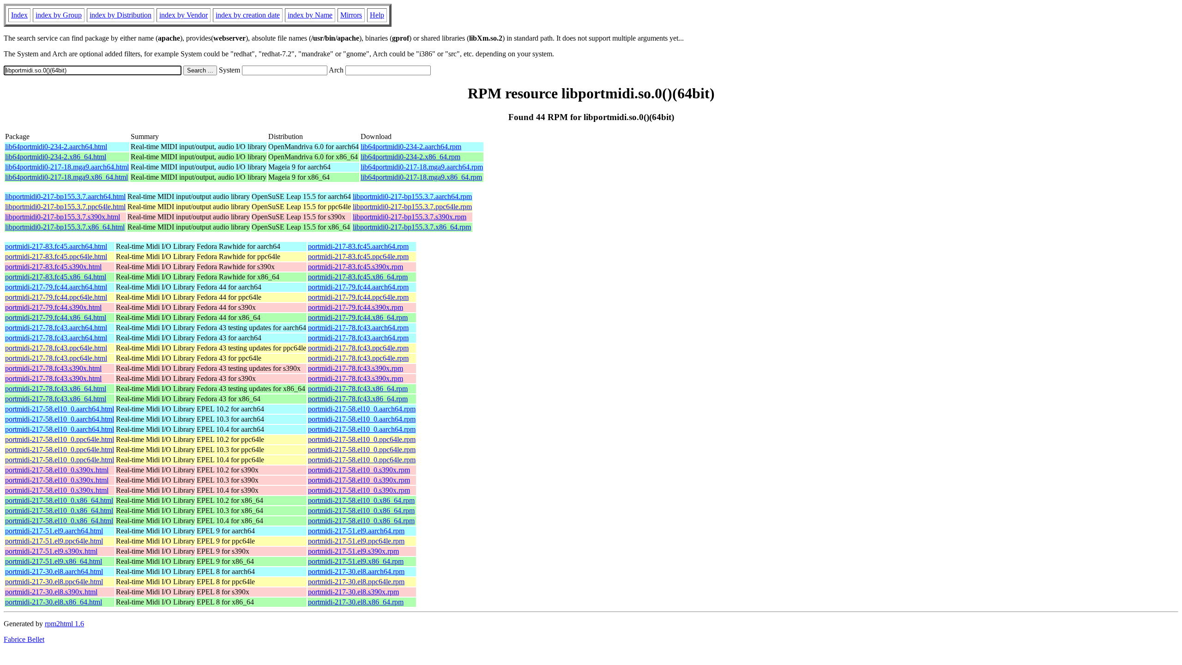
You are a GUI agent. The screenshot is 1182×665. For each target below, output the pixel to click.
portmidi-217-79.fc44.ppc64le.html (56, 297)
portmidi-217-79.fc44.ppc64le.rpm (358, 297)
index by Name (310, 15)
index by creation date (248, 15)
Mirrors (351, 15)
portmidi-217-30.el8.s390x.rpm (353, 592)
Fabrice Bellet (24, 639)
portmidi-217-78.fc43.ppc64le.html (56, 348)
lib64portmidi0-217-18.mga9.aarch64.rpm (422, 167)
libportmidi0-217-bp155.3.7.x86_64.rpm (412, 227)
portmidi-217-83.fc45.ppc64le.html (56, 256)
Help (377, 15)
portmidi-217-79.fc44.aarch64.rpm (358, 287)
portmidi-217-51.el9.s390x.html (51, 551)
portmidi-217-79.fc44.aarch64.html (56, 287)
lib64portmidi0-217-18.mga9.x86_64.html (66, 177)
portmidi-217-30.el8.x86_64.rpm (356, 602)
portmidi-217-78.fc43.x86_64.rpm (358, 389)
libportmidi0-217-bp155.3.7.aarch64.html (65, 196)
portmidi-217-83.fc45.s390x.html (53, 267)
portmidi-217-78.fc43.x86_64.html (55, 389)
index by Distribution (120, 15)
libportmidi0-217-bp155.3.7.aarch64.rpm (412, 196)
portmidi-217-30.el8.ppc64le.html (54, 582)
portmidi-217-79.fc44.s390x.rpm (355, 307)
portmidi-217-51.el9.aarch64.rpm (356, 531)
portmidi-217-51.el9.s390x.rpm (353, 551)
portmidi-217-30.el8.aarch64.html (54, 571)
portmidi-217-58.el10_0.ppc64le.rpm (362, 439)
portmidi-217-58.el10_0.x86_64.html (59, 500)
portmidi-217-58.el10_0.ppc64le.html (59, 439)
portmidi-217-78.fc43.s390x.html (53, 368)
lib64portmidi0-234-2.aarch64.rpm (411, 147)
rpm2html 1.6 (64, 624)
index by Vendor (183, 15)
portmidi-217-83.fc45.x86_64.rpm (358, 277)
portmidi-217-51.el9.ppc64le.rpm (356, 541)
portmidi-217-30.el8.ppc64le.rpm (356, 582)
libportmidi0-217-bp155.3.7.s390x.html (62, 217)
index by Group (59, 15)
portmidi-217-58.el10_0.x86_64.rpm (361, 500)
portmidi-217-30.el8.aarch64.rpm (356, 571)
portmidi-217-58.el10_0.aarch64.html (59, 409)
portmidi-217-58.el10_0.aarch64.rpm (362, 409)
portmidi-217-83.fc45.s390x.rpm (355, 267)
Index (19, 15)
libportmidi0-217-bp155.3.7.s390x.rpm (409, 217)
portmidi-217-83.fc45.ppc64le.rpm (358, 256)
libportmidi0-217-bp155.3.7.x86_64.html (65, 227)
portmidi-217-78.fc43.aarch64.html (56, 328)
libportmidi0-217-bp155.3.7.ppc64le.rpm (412, 207)
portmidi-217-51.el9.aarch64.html (54, 531)
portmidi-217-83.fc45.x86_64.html (55, 277)
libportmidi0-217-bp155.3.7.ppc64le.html (65, 207)
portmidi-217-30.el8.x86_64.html (53, 602)
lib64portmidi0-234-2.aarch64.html (56, 147)
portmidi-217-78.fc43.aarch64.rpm (358, 328)
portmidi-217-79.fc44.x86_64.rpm (358, 317)
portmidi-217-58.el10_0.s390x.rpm (359, 470)
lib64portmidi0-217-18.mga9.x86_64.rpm (421, 177)
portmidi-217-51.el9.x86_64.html (53, 561)
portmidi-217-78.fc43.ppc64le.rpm (358, 348)
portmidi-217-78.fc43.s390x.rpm (355, 368)
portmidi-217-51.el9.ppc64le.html (54, 541)
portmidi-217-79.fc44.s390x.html (53, 307)
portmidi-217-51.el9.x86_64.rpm (356, 561)
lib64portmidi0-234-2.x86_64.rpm (410, 157)
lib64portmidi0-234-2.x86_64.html (55, 157)
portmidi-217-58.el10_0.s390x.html (57, 470)
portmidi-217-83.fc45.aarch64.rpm (358, 246)
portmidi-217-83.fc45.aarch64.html (56, 246)
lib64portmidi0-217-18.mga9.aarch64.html (67, 167)
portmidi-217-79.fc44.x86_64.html (55, 317)
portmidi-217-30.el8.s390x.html (51, 592)
